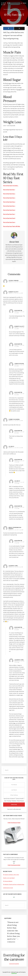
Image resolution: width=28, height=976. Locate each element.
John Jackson (19, 363)
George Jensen (13, 280)
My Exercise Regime (7, 881)
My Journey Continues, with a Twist (11, 874)
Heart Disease (20, 800)
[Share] (8, 28)
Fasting (9, 800)
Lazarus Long (13, 565)
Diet (5, 800)
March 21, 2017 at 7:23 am (16, 281)
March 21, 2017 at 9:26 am (16, 447)
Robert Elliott (13, 291)
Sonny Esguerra (14, 419)
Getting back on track (8, 887)
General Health (19, 798)
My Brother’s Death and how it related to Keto (13, 884)
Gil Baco (11, 446)
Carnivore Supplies (14, 963)
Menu (24, 3)
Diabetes (14, 800)
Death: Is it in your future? (9, 877)
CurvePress (14, 973)
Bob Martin (18, 310)
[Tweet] (19, 28)
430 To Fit (6, 4)
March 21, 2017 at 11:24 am (16, 529)
